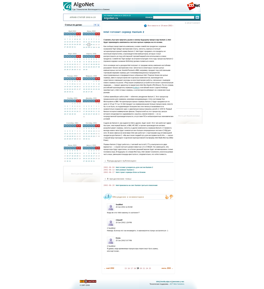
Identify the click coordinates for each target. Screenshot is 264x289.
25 (77, 44)
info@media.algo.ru (163, 282)
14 (67, 42)
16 (72, 42)
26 (80, 44)
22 (70, 44)
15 (70, 42)
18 (77, 42)
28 (67, 47)
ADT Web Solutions (177, 284)
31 (75, 47)
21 (67, 44)
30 (72, 47)
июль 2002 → (167, 268)
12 (80, 39)
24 (75, 44)
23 (72, 44)
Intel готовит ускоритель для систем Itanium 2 (134, 167)
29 (70, 47)
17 (75, 42)
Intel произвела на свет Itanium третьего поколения (136, 185)
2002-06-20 (109, 185)
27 (65, 47)
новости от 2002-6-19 (122, 15)
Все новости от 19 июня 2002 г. (161, 26)
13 (65, 42)
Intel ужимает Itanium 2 (125, 170)
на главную (108, 15)
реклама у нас (178, 282)
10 (75, 39)
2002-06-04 (109, 167)
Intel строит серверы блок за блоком (130, 172)
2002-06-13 (109, 170)
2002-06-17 (109, 172)
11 (77, 39)
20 (65, 44)
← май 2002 (109, 268)
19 (67, 67)
